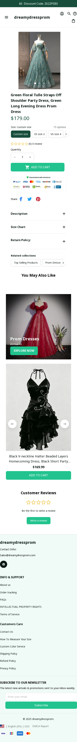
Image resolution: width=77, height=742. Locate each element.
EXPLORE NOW (24, 351)
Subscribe (41, 705)
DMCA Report (40, 726)
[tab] (35, 83)
